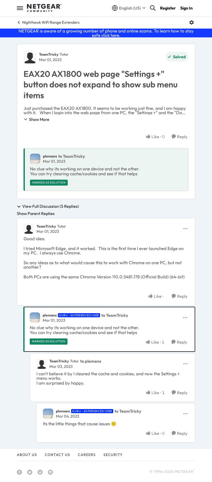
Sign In (186, 8)
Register (168, 8)
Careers (87, 454)
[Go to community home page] (44, 8)
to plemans (90, 361)
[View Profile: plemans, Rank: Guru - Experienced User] (35, 317)
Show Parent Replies (36, 213)
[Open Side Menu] (20, 8)
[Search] (153, 8)
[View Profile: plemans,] (35, 159)
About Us (27, 454)
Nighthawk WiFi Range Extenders (50, 22)
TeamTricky (48, 54)
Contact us (57, 454)
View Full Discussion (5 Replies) (50, 206)
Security (113, 454)
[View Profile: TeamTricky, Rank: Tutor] (30, 57)
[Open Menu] (191, 22)
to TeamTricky (71, 156)
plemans (50, 156)
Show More (39, 119)
